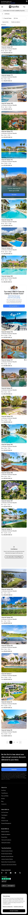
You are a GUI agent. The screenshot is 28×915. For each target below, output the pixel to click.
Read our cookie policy (8, 906)
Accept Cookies (14, 910)
